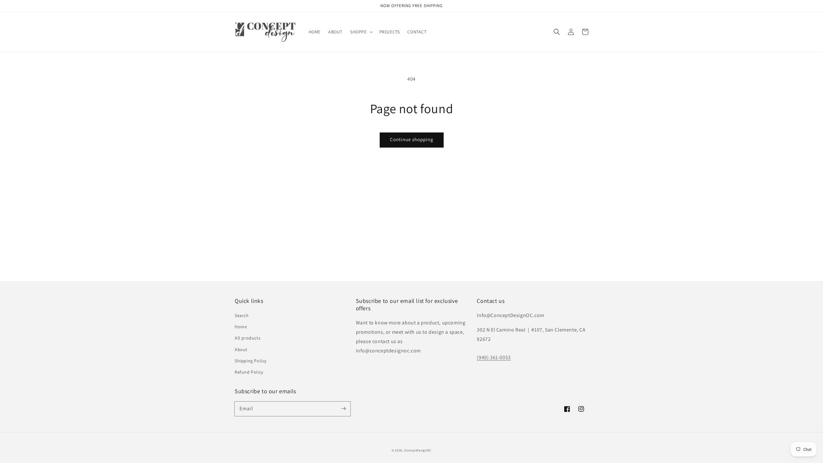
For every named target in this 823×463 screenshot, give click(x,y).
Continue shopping (411, 139)
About (241, 349)
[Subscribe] (343, 409)
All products (247, 338)
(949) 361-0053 (494, 357)
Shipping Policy (251, 361)
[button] (360, 32)
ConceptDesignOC (418, 450)
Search (242, 315)
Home (241, 327)
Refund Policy (249, 372)
